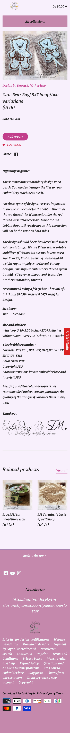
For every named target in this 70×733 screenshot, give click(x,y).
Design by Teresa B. (16, 85)
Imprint (42, 653)
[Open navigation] (5, 6)
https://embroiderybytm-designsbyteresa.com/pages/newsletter (35, 605)
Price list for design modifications (26, 639)
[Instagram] (19, 572)
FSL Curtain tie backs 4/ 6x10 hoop (52, 516)
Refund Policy (29, 663)
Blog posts (35, 673)
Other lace (38, 85)
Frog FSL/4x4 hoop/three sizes (14, 516)
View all (61, 470)
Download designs (36, 644)
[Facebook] (6, 572)
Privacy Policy (32, 658)
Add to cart (15, 136)
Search (7, 653)
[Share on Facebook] (16, 153)
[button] (12, 144)
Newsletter (48, 649)
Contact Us (24, 653)
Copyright (26, 682)
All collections (35, 21)
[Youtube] (12, 572)
